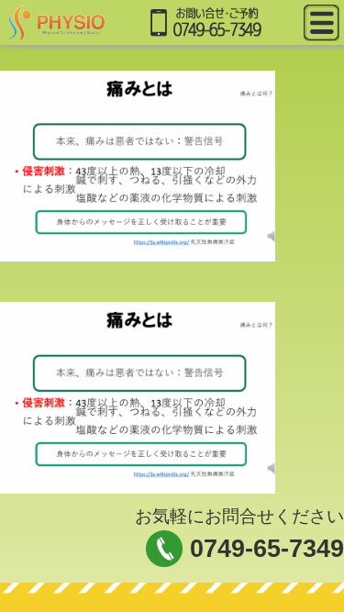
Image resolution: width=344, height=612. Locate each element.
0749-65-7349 (267, 548)
